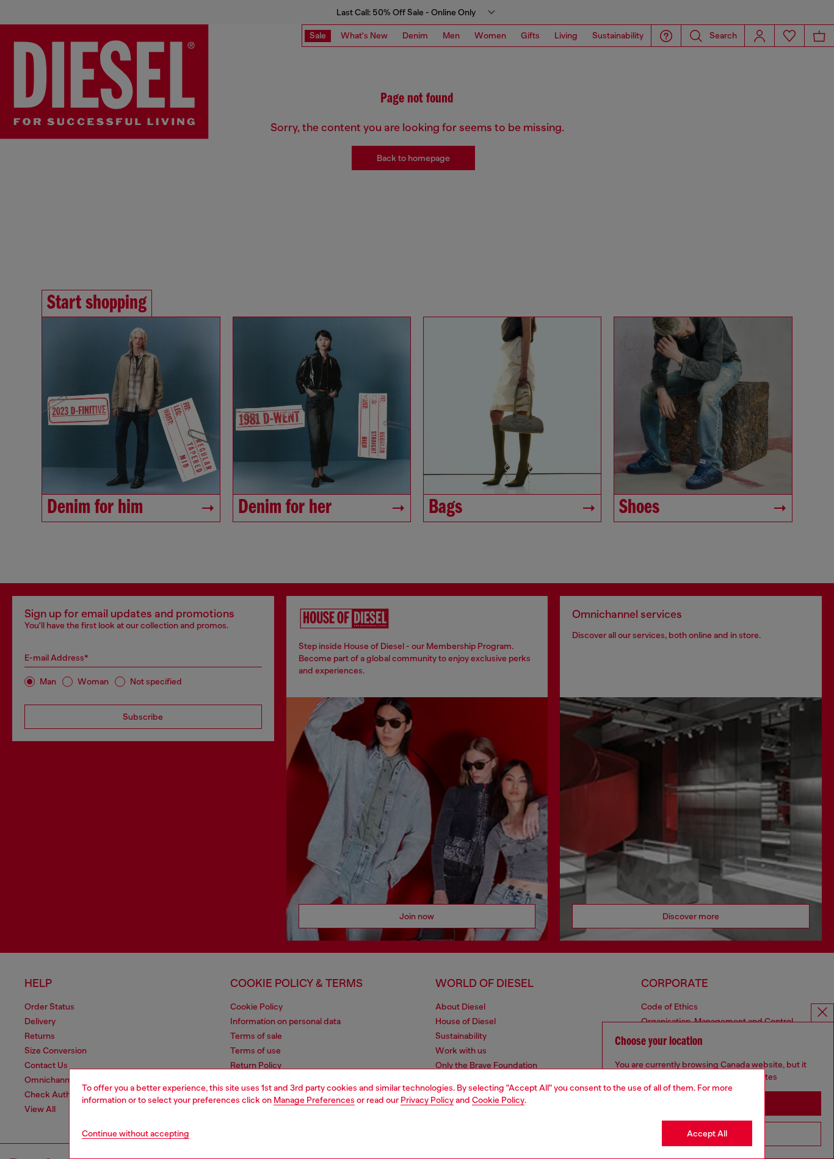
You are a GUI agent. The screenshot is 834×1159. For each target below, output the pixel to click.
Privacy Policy (427, 1100)
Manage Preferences (314, 1100)
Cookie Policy (498, 1100)
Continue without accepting (135, 1133)
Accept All (707, 1133)
